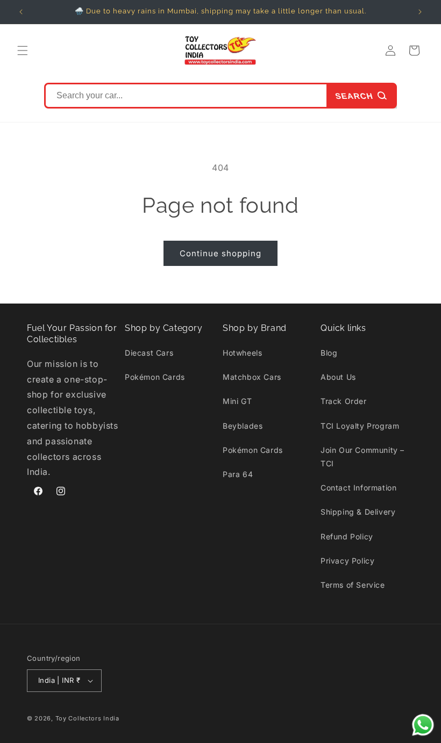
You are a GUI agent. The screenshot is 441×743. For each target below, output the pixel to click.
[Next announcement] (420, 12)
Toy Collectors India (87, 718)
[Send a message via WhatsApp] (423, 725)
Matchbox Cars (252, 376)
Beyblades (242, 425)
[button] (22, 50)
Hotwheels (242, 352)
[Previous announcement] (21, 12)
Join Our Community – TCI (362, 456)
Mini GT (237, 401)
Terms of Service (353, 584)
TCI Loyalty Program (360, 425)
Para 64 (238, 474)
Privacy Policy (347, 560)
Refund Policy (347, 536)
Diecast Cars (149, 352)
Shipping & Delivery (358, 511)
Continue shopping (220, 253)
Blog (329, 352)
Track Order (344, 401)
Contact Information (358, 487)
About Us (338, 376)
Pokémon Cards (155, 376)
